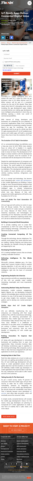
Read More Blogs (9, 416)
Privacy (2, 459)
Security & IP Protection (7, 451)
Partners (3, 446)
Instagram (22, 463)
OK (28, 477)
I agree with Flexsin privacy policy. (12, 61)
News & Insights (5, 448)
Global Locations (5, 454)
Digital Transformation (22, 441)
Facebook (11, 37)
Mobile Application (21, 448)
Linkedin (3, 37)
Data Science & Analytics (23, 454)
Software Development (22, 443)
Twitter (7, 37)
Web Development (21, 446)
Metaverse (19, 461)
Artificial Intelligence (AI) (23, 456)
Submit (16, 73)
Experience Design (21, 451)
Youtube (27, 463)
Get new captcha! (7, 70)
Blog (8, 42)
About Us (3, 441)
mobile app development (23, 180)
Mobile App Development (19, 42)
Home (3, 42)
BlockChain (19, 459)
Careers (3, 456)
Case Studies (4, 443)
